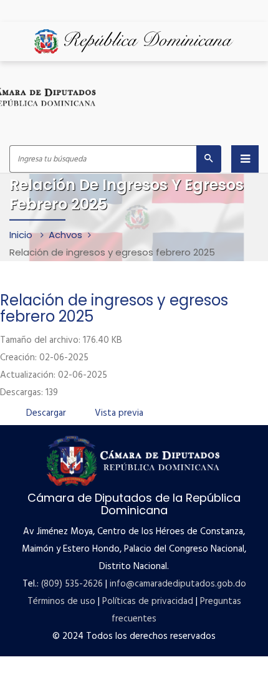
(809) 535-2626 (72, 584)
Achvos (65, 234)
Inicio (22, 234)
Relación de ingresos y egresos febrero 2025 (114, 308)
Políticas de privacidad (147, 601)
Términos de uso (61, 601)
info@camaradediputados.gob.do (178, 584)
